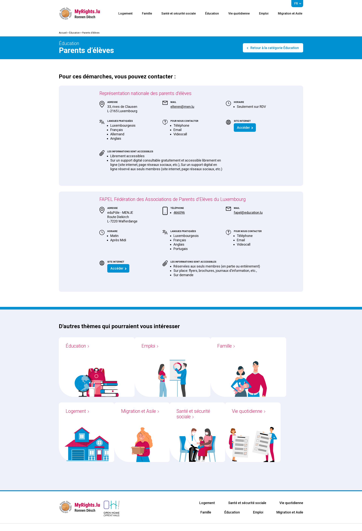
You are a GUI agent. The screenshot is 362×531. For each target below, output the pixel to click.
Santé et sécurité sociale (178, 13)
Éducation (212, 13)
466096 (179, 213)
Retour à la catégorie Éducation (274, 48)
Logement (125, 13)
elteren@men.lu (182, 107)
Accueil (63, 32)
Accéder (243, 127)
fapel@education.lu (248, 213)
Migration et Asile (290, 13)
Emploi (263, 13)
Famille (147, 13)
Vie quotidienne (239, 13)
